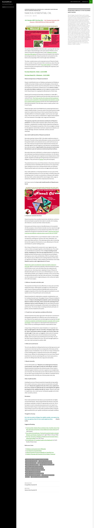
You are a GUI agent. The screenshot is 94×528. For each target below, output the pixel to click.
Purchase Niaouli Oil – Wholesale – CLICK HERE (37, 75)
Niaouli (27, 476)
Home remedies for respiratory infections (35, 469)
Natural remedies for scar (48, 475)
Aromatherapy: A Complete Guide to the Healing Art (39, 440)
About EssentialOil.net (75, 1)
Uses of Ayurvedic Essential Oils (32, 10)
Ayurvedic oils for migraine (45, 461)
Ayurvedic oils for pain (31, 462)
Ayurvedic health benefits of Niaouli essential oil (37, 459)
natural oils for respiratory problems (34, 473)
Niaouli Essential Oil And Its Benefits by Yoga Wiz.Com (40, 452)
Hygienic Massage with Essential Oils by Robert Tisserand (40, 454)
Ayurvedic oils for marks (31, 461)
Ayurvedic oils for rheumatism (45, 462)
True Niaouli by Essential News (34, 450)
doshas (41, 159)
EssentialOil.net (7, 2)
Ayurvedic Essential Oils (31, 9)
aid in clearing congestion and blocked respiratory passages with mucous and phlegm (42, 320)
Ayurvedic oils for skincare (32, 464)
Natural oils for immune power (33, 471)
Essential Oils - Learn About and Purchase (47, 9)
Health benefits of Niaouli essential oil (34, 468)
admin (35, 15)
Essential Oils (85, 1)
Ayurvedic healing (45, 64)
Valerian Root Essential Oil (31, 489)
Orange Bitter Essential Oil (31, 483)
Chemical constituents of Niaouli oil (34, 466)
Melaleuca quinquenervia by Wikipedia (36, 449)
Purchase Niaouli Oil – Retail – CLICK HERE (36, 71)
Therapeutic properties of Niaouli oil (39, 476)
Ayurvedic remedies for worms (47, 464)
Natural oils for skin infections (33, 475)
